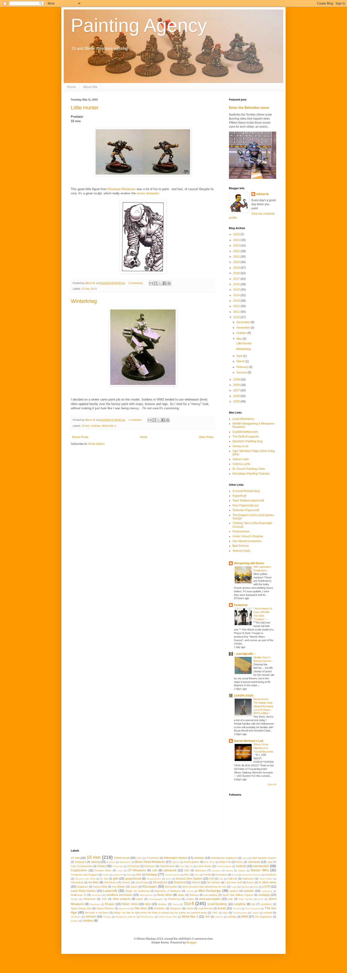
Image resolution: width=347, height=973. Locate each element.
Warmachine (147, 916)
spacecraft (124, 908)
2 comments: (136, 283)
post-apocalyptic (209, 899)
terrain (222, 908)
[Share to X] (160, 283)
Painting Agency (139, 25)
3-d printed (153, 857)
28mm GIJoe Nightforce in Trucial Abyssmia (263, 748)
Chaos (101, 866)
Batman (111, 862)
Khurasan (149, 886)
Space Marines (105, 908)
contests (241, 866)
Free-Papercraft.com (246, 505)
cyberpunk (170, 870)
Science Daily (241, 550)
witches (219, 916)
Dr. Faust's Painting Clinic (249, 469)
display (241, 870)
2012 (237, 306)
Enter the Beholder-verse (249, 107)
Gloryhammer (154, 878)
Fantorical (240, 605)
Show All (272, 784)
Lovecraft (110, 891)
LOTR (266, 886)
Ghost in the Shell (85, 878)
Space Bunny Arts (81, 908)
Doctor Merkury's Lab (248, 741)
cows (120, 870)
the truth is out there (97, 912)
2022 (237, 251)
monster (249, 891)
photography (156, 899)
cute (154, 870)
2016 (237, 284)
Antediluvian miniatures (224, 857)
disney (229, 870)
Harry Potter (265, 878)
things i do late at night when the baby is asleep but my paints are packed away (160, 912)
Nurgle (74, 899)
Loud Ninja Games (83, 891)
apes (245, 858)
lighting (245, 886)
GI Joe (104, 878)
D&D (187, 870)
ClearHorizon (167, 866)
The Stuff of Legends (246, 436)
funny (235, 874)
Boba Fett (225, 861)
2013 (237, 300)
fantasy (151, 874)
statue (189, 908)
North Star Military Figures (238, 895)
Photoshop (174, 899)
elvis (129, 874)
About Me (90, 87)
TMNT (215, 912)
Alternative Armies (175, 858)
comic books (204, 866)
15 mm (85, 288)
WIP (207, 916)
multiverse (267, 891)
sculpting (239, 904)
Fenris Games (172, 874)
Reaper (110, 904)
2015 (237, 289)
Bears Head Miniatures (150, 862)
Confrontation (223, 866)
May (240, 338)
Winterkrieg (84, 301)
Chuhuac (149, 866)
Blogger (191, 942)
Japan (133, 886)
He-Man (93, 882)
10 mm (75, 858)
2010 (237, 317)
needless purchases (119, 895)
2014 (237, 295)
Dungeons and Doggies (84, 874)
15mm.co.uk (121, 858)
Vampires (76, 916)
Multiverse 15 (78, 895)
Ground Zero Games (189, 878)
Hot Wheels (213, 882)
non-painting (210, 895)
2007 (237, 390)
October (242, 333)
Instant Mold (100, 886)
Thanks (237, 908)
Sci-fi (94, 288)
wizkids (232, 916)
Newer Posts (80, 437)
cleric (182, 866)
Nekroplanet (146, 895)
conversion (261, 866)
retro (148, 904)
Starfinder (159, 908)
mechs (190, 891)
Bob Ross (209, 862)
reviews (162, 904)
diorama (216, 870)
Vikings (107, 916)
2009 (237, 379)
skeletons (266, 904)
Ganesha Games (251, 874)
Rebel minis (129, 904)
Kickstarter (171, 886)
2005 (237, 401)
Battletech (125, 862)
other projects (122, 899)
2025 (237, 234)
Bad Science (241, 545)
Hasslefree (77, 882)
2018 (237, 273)
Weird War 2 (109, 425)
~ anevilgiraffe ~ (244, 654)
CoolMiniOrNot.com (245, 432)
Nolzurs (194, 895)
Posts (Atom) (96, 444)
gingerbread (133, 878)
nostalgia (264, 895)
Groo (168, 878)
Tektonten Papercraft (246, 510)
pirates (190, 899)
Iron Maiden (118, 886)
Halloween (248, 878)
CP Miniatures (136, 870)
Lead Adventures (243, 419)
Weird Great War (168, 916)
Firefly (207, 874)
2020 (237, 262)
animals (199, 858)
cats (269, 861)
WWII (244, 916)
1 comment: (135, 419)
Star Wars (141, 908)
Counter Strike (103, 870)
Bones (239, 861)
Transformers (240, 912)
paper (139, 899)
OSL (104, 899)
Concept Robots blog (246, 491)
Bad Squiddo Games (264, 857)
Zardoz (74, 920)
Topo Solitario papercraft (248, 500)
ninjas (181, 895)
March (241, 361)
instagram (82, 886)
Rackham (95, 904)
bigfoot (175, 862)
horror (196, 882)
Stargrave (175, 908)
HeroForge (141, 882)
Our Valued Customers (247, 541)
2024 (237, 240)
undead (267, 912)
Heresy (126, 882)
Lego (234, 886)
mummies (97, 895)
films (187, 874)
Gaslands (270, 874)
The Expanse (252, 908)
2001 (139, 858)
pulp (230, 899)
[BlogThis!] (155, 283)
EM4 (138, 874)
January (242, 372)
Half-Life (232, 878)
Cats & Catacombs (82, 866)
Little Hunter (84, 108)
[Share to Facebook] (164, 283)
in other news (267, 882)
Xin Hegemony (263, 916)
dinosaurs (201, 870)
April (240, 356)
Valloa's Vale (241, 459)
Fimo (196, 874)
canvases (254, 862)
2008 (237, 385)
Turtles (255, 912)
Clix (191, 866)
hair (221, 878)
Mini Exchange (210, 891)
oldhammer (89, 899)
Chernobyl (117, 866)
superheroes (205, 908)
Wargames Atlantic (126, 916)
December (244, 322)
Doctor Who (260, 870)
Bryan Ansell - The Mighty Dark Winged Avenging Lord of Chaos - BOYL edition (263, 706)
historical (180, 882)
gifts (115, 878)
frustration (221, 874)
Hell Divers (110, 882)
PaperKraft (239, 495)
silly (253, 904)
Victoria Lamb (241, 464)
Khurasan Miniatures (122, 189)
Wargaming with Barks (249, 563)
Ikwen (250, 882)
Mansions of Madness (168, 890)
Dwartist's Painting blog (247, 441)
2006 (237, 396)
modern (233, 890)
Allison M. (262, 194)
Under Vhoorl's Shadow (248, 536)
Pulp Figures (246, 899)
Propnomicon (241, 531)
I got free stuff (233, 882)
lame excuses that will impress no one (204, 886)
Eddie (105, 874)
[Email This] (151, 283)
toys (225, 912)
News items (164, 895)
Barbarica (80, 861)
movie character (148, 193)
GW (211, 878)
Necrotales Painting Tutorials (251, 473)
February (243, 367)
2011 (237, 311)
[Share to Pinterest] (169, 283)
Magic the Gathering (137, 890)
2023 (237, 245)
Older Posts (206, 437)
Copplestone (79, 870)
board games (191, 861)
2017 (237, 278)
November (244, 327)
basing (95, 862)
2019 (237, 267)
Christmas (134, 866)
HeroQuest (160, 882)
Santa (175, 904)
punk (260, 899)
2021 (237, 256)
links (256, 886)
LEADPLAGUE (244, 695)
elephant (118, 874)
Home (71, 87)
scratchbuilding (217, 904)
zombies (88, 920)
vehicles (95, 425)
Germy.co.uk (240, 446)
